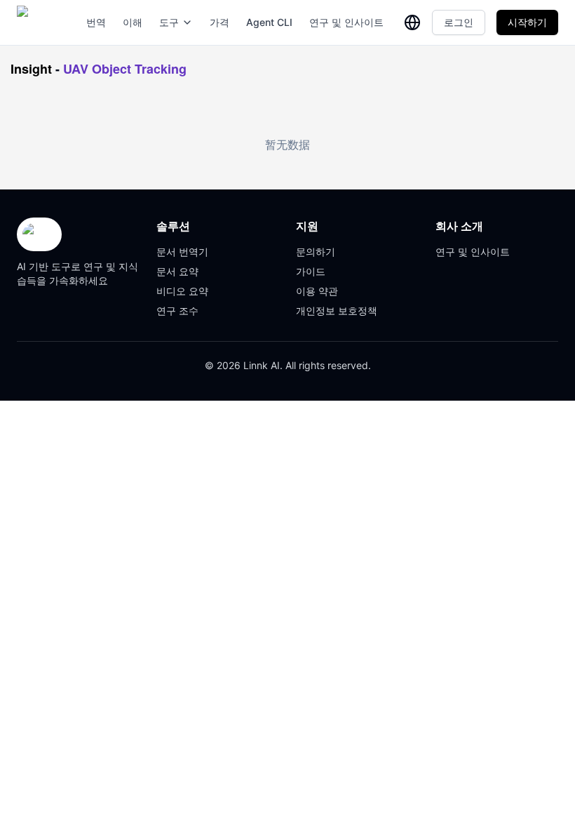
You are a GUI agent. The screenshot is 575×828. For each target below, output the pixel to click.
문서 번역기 (182, 252)
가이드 (310, 271)
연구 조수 (177, 310)
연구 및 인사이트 (346, 22)
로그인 (458, 22)
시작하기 (527, 22)
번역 (96, 22)
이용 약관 (317, 291)
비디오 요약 (182, 291)
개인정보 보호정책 (336, 310)
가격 (219, 22)
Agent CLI (269, 22)
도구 (169, 22)
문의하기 (315, 252)
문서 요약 (177, 271)
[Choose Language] (412, 22)
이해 (132, 22)
